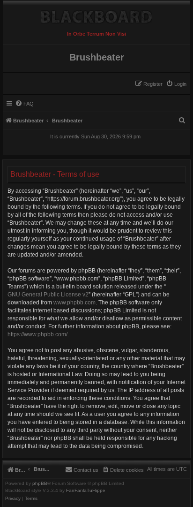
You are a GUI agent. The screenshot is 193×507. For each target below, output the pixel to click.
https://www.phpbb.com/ (37, 334)
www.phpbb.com (74, 302)
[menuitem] (176, 84)
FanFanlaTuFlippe (85, 490)
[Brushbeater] (96, 14)
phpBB (39, 483)
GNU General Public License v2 (48, 294)
